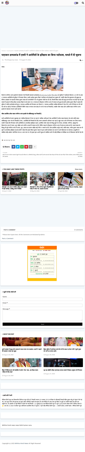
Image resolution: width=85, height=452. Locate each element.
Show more (78, 169)
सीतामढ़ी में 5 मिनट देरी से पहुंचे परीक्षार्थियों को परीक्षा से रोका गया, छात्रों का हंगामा (41, 188)
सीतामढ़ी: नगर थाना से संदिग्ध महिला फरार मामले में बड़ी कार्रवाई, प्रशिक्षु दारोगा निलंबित (14, 188)
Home (4, 51)
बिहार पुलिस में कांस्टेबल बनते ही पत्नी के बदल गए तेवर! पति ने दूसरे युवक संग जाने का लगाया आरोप (62, 350)
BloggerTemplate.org (42, 448)
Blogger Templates (16, 448)
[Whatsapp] (22, 146)
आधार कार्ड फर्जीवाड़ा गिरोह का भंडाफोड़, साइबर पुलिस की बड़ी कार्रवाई (70, 188)
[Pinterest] (26, 146)
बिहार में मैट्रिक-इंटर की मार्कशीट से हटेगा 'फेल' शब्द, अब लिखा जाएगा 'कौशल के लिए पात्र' (20, 371)
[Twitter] (18, 146)
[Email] (30, 146)
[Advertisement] (42, 22)
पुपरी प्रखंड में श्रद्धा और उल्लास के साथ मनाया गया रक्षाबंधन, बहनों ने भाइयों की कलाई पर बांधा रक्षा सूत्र (21, 350)
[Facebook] (13, 146)
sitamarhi (10, 51)
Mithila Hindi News (21, 443)
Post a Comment (7, 238)
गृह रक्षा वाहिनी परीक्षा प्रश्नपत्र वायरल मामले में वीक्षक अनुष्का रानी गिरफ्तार (63, 370)
